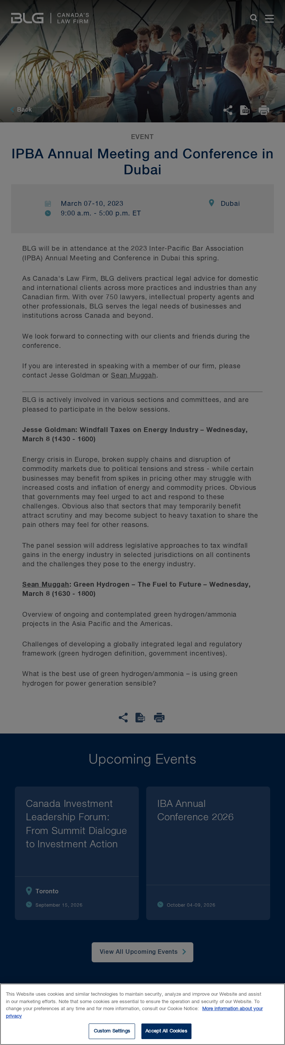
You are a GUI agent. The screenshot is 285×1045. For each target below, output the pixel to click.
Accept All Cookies (166, 1031)
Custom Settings (112, 1031)
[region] (142, 1014)
